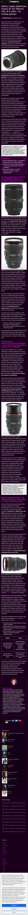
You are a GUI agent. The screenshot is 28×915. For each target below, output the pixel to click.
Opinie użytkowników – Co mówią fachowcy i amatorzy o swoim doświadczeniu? (11, 171)
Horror (4, 854)
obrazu (11, 132)
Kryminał (4, 860)
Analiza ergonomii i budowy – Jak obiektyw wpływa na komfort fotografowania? (14, 161)
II (18, 349)
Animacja (4, 843)
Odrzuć (14, 912)
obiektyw (8, 592)
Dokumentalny (5, 845)
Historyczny (5, 852)
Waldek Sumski (7, 688)
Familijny (4, 849)
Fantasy (4, 850)
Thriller (4, 869)
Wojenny (4, 870)
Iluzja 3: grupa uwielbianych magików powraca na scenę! (16, 809)
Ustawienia (14, 908)
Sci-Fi (4, 867)
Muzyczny (5, 862)
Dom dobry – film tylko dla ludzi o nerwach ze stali (14, 806)
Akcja (4, 842)
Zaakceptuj (14, 905)
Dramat (4, 847)
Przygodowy (5, 863)
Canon (17, 618)
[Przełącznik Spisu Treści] (23, 159)
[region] (14, 894)
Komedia (4, 858)
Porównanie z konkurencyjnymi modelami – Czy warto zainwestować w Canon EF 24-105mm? (13, 166)
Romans (4, 865)
